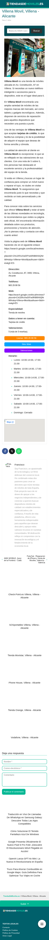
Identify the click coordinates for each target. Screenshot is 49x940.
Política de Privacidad (11, 933)
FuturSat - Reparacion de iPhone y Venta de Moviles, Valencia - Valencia (36, 559)
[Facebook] (5, 451)
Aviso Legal (7, 936)
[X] (12, 451)
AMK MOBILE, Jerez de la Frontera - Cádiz (13, 559)
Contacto (6, 927)
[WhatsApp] (19, 451)
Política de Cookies (10, 930)
